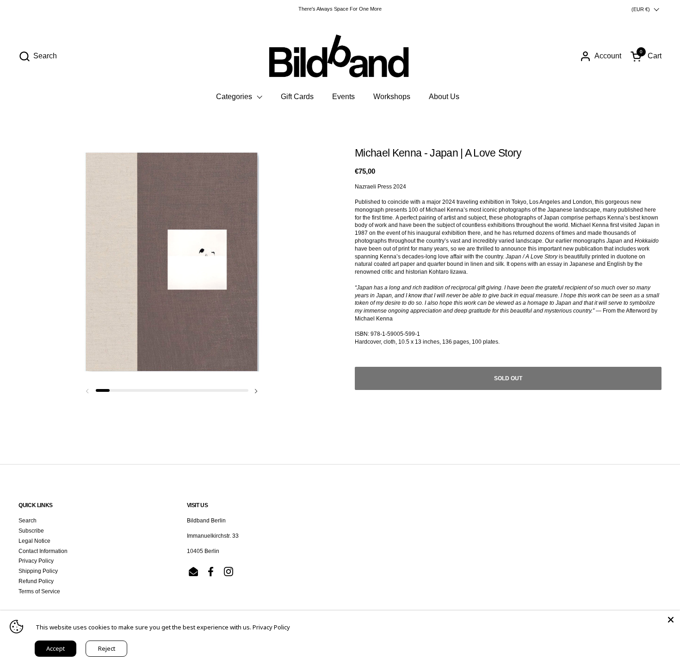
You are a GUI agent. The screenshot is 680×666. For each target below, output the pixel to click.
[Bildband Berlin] (340, 56)
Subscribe (31, 531)
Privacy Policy (36, 561)
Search (28, 520)
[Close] (670, 619)
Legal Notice (34, 541)
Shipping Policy (38, 571)
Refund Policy (36, 581)
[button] (38, 56)
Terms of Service (39, 591)
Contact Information (43, 551)
